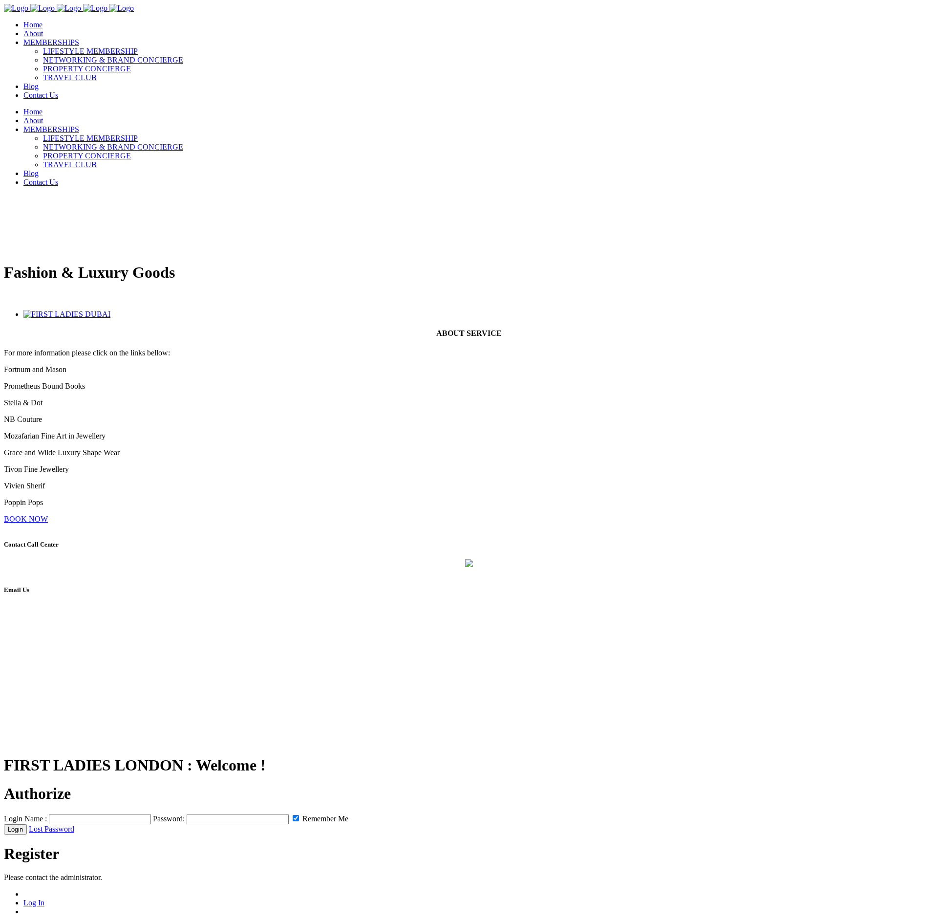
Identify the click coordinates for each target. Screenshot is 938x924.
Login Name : (25, 818)
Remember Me (324, 818)
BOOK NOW (26, 519)
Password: (169, 818)
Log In (33, 903)
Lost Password (51, 829)
